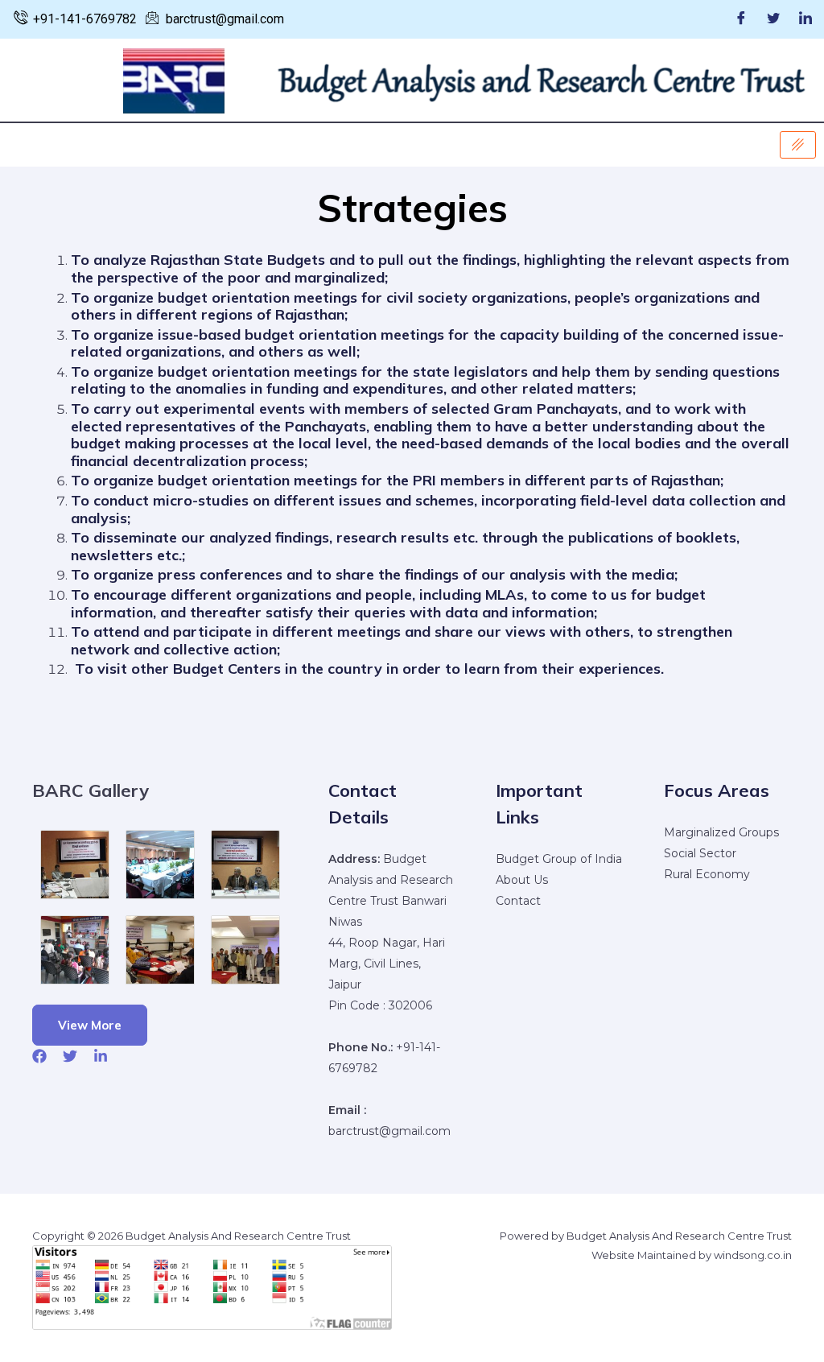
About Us (522, 880)
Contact (518, 901)
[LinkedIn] (805, 18)
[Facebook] (741, 18)
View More (90, 1025)
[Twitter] (773, 18)
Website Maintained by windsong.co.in (691, 1254)
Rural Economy (707, 874)
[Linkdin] (100, 1056)
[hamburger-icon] (798, 145)
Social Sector (700, 853)
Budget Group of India (559, 859)
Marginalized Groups (721, 832)
